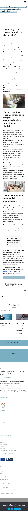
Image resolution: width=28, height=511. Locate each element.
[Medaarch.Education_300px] (6, 377)
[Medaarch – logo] (4, 368)
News (1, 471)
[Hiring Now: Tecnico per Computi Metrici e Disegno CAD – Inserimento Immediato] (22, 317)
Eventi (1, 473)
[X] (9, 296)
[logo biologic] (3, 421)
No (12, 509)
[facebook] (0, 479)
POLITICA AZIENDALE (7, 453)
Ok (8, 509)
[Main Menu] (25, 2)
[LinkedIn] (15, 296)
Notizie (21, 284)
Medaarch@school (4, 444)
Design (1, 440)
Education (2, 442)
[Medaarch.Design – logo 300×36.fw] (6, 386)
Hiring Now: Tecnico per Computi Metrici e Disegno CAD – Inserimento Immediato (22, 328)
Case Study (17, 284)
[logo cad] (3, 402)
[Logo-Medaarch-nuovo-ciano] (4, 2)
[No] (26, 506)
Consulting (2, 446)
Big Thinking (12, 284)
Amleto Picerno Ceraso (11, 283)
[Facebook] (2, 296)
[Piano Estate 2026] (6, 317)
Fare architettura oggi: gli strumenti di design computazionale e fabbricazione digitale (13, 9)
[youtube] (5, 479)
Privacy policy (18, 509)
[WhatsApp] (21, 296)
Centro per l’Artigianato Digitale (8, 450)
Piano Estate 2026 (5, 323)
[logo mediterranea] (3, 409)
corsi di (15, 273)
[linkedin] (7, 479)
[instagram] (3, 479)
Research (2, 448)
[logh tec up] (3, 416)
